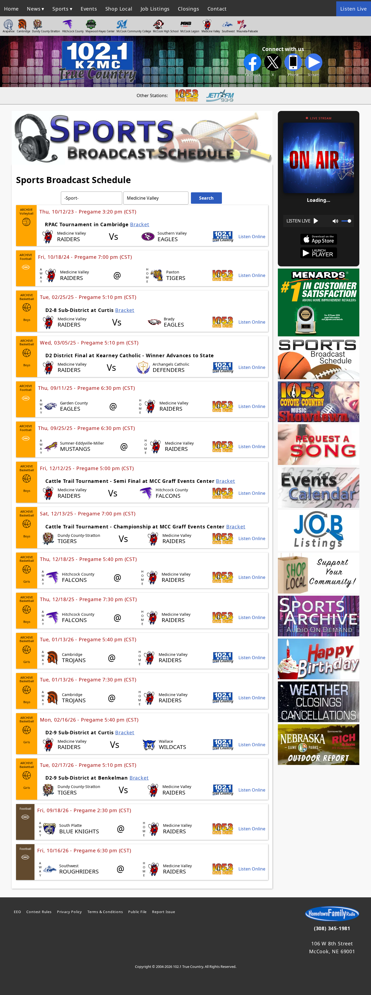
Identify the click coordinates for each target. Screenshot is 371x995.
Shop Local (119, 8)
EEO (17, 911)
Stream (313, 74)
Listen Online (251, 236)
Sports (60, 8)
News (33, 8)
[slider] (346, 221)
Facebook (252, 74)
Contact (217, 8)
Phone (293, 74)
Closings (188, 8)
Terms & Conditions (105, 911)
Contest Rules (38, 911)
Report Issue (163, 911)
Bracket (139, 224)
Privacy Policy (69, 911)
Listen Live (353, 8)
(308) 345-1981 (332, 928)
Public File (137, 911)
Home (11, 8)
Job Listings (155, 8)
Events (89, 8)
